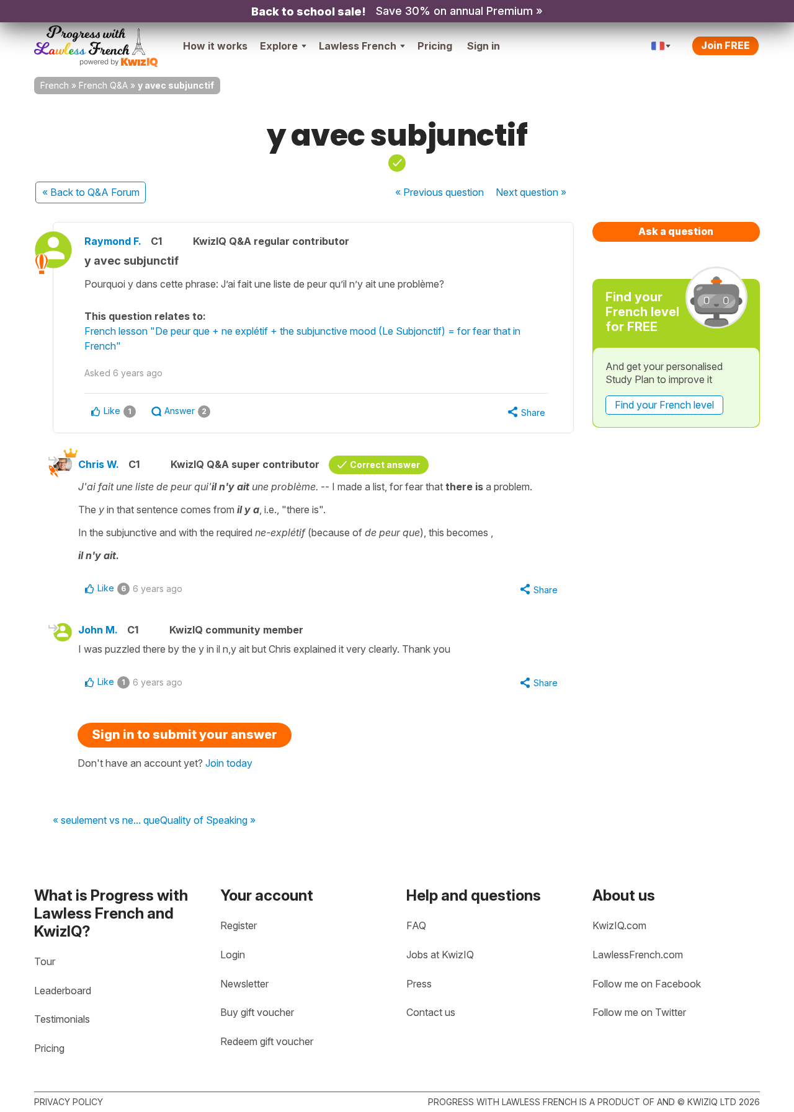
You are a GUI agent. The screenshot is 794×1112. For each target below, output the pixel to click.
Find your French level (664, 405)
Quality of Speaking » (208, 820)
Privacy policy (68, 1102)
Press (419, 983)
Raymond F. (112, 241)
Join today (228, 763)
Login (232, 954)
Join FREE (725, 45)
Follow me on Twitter (639, 1012)
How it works (215, 46)
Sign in (483, 46)
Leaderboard (62, 990)
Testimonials (62, 1019)
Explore (279, 46)
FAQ (416, 925)
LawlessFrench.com (637, 954)
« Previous (439, 192)
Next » (531, 192)
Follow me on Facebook (646, 983)
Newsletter (244, 983)
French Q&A (103, 85)
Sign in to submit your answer (184, 734)
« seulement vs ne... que (106, 820)
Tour (44, 961)
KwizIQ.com (619, 925)
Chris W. (98, 464)
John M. (98, 630)
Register (238, 925)
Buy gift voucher (257, 1012)
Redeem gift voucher (266, 1041)
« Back (91, 192)
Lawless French (357, 46)
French (54, 85)
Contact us (430, 1012)
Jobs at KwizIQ (440, 954)
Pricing (434, 46)
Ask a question (675, 231)
